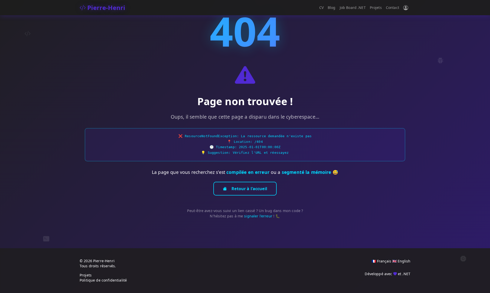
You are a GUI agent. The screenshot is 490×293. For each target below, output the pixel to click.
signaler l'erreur (258, 216)
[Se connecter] (405, 7)
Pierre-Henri (105, 7)
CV (321, 7)
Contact (392, 7)
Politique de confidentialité (103, 280)
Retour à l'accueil (249, 188)
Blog (332, 7)
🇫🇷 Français (381, 261)
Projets (376, 7)
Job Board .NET (353, 7)
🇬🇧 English (401, 261)
